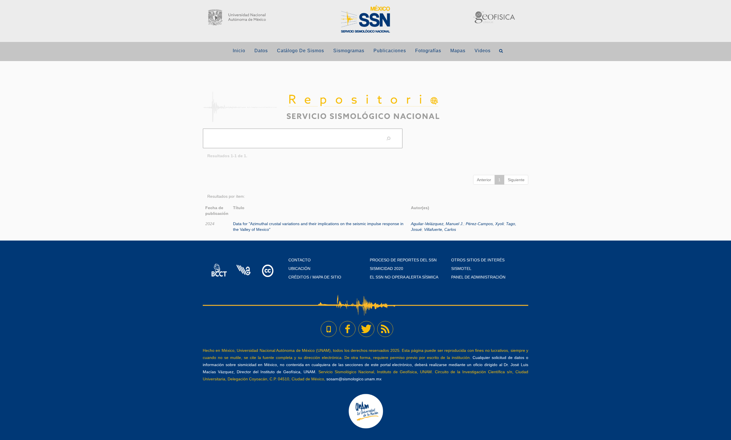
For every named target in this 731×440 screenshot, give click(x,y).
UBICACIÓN (299, 268)
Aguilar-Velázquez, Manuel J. (437, 223)
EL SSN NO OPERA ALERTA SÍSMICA (404, 277)
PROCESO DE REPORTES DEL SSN (403, 260)
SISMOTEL (461, 268)
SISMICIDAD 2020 (386, 268)
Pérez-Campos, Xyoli (485, 223)
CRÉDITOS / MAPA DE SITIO (314, 277)
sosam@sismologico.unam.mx (353, 379)
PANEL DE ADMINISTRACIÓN (478, 277)
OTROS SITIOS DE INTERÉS (478, 260)
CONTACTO (299, 260)
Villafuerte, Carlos (440, 229)
